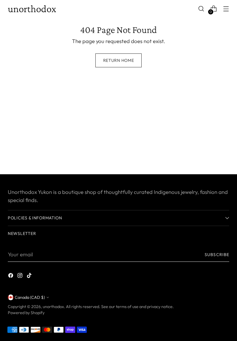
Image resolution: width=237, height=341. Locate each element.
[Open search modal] (201, 9)
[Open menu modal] (226, 9)
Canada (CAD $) (30, 297)
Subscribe (217, 254)
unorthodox (53, 306)
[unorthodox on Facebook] (11, 277)
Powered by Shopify (26, 312)
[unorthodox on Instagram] (20, 277)
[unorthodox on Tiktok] (29, 277)
